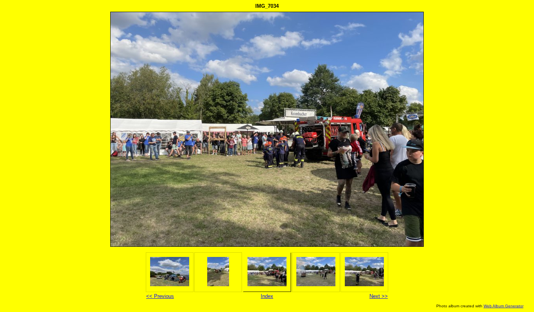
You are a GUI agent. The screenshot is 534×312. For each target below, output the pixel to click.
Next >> (378, 296)
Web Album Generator (503, 306)
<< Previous (160, 296)
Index (267, 296)
